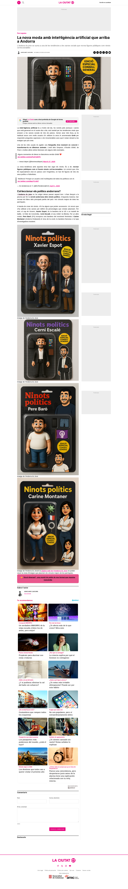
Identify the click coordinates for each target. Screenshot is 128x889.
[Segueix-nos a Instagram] (66, 866)
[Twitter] (97, 52)
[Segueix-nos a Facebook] (58, 866)
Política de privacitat (50, 870)
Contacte (78, 870)
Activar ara (71, 121)
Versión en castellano (105, 2)
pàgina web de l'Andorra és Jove (54, 571)
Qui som (72, 870)
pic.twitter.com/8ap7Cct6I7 (28, 181)
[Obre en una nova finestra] (56, 877)
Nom (18, 798)
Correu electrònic (54, 798)
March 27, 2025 (49, 162)
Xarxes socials (86, 870)
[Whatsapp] (103, 52)
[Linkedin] (100, 52)
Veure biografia (27, 593)
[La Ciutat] (66, 2)
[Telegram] (106, 52)
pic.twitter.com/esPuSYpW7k (29, 157)
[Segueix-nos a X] (62, 866)
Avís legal (40, 870)
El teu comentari (22, 807)
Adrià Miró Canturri (27, 52)
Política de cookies (63, 870)
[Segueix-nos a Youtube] (70, 866)
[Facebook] (94, 52)
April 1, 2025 (55, 186)
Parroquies (21, 33)
